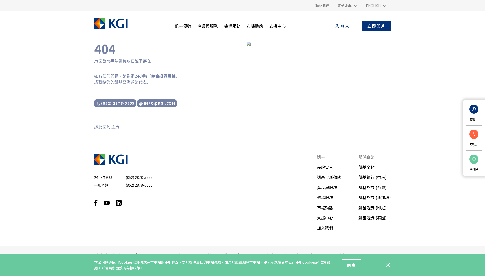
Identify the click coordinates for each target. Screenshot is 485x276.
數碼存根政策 (129, 267)
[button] (347, 5)
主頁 (115, 127)
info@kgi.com (159, 103)
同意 (351, 265)
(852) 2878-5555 (117, 103)
